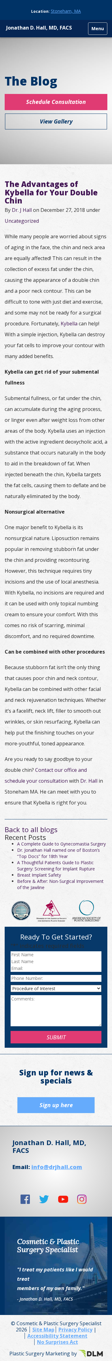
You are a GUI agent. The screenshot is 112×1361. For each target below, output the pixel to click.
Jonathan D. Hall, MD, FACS (39, 28)
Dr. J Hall (22, 210)
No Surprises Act (57, 1342)
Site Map (43, 1329)
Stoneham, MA (66, 11)
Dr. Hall (88, 780)
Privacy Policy (75, 1329)
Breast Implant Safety (39, 875)
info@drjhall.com (56, 1167)
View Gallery (56, 121)
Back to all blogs (31, 829)
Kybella (69, 323)
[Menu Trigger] (97, 28)
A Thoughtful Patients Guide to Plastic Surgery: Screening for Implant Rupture (56, 866)
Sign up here (56, 1105)
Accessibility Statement (57, 1336)
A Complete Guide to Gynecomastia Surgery (61, 844)
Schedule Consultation (56, 101)
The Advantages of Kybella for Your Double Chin (51, 192)
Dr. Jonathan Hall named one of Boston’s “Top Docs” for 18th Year (58, 853)
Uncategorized (22, 220)
